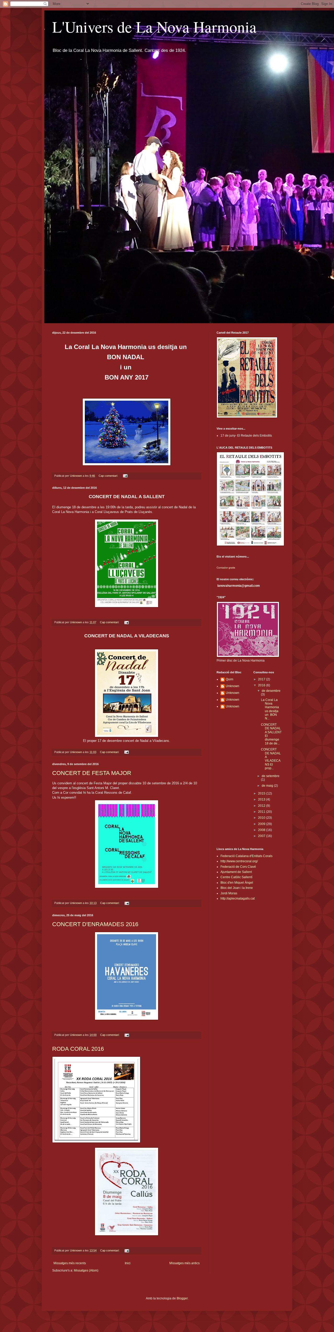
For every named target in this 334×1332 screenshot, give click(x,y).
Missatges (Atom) (86, 1270)
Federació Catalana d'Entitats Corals (246, 856)
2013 (262, 799)
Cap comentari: (109, 475)
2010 (262, 818)
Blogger (182, 1298)
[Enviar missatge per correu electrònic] (125, 475)
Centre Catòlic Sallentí (236, 877)
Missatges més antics (184, 1263)
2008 (262, 830)
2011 (262, 812)
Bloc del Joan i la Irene (236, 888)
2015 (262, 793)
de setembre (270, 776)
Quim (229, 679)
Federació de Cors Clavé (238, 867)
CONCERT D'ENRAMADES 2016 (95, 924)
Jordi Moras (228, 893)
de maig (268, 785)
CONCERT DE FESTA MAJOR (91, 773)
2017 (262, 679)
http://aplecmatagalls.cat (237, 898)
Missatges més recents (69, 1263)
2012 (262, 806)
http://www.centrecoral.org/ (239, 861)
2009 (262, 824)
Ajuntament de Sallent (236, 872)
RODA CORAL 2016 (78, 1049)
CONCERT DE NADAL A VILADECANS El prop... (271, 759)
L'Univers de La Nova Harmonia (154, 26)
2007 (262, 836)
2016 (262, 685)
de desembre (271, 691)
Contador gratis (226, 567)
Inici (127, 1263)
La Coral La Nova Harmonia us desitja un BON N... (270, 709)
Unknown (232, 686)
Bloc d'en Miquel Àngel (236, 882)
